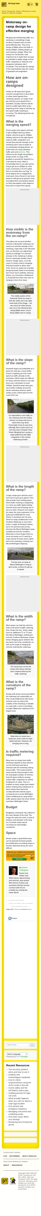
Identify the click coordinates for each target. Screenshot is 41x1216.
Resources (17, 1165)
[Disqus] (20, 1005)
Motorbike (15, 1156)
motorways (17, 909)
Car (5, 1156)
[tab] (12, 918)
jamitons (21, 152)
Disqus (14, 918)
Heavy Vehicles (29, 1156)
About (6, 1165)
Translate (24, 1057)
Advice (30, 909)
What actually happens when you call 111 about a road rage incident (20, 1101)
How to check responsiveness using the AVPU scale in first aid (19, 1082)
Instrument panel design (16, 900)
